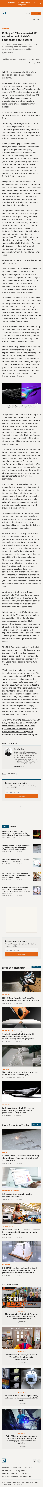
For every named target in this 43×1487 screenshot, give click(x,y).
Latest (5, 826)
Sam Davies (8, 53)
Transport (6, 1265)
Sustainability (7, 1227)
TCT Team (7, 837)
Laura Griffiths (9, 1077)
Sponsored (21, 1311)
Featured (13, 826)
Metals (4, 1152)
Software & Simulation (10, 1191)
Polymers (5, 1069)
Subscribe (21, 796)
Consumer (6, 29)
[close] (40, 3)
